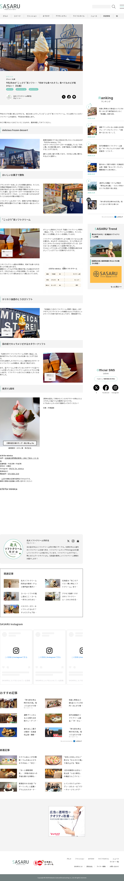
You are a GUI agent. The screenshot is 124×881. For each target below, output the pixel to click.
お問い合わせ (114, 866)
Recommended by (67, 741)
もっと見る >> (116, 287)
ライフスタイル (103, 859)
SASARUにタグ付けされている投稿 (16, 680)
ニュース (116, 859)
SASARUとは (78, 866)
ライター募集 (101, 866)
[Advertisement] (106, 39)
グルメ (69, 859)
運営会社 (89, 866)
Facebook (105, 393)
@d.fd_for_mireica (16, 468)
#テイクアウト (33, 89)
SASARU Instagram (11, 624)
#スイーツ (9, 89)
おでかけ (91, 859)
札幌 (13, 79)
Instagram (115, 393)
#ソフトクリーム (21, 89)
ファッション (79, 859)
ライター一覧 (114, 862)
